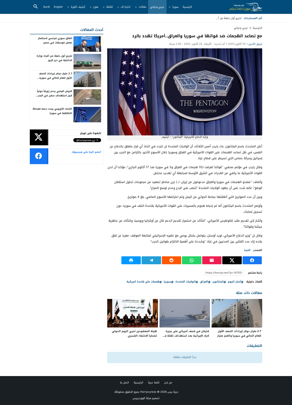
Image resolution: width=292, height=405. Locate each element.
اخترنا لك (126, 6)
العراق (204, 282)
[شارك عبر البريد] (212, 260)
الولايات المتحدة (185, 282)
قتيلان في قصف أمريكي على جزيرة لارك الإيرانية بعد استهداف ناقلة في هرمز (185, 336)
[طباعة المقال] (131, 260)
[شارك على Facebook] (252, 260)
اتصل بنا (124, 382)
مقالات (142, 6)
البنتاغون (218, 282)
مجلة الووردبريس (141, 398)
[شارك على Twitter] (232, 260)
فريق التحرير (255, 43)
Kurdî (46, 6)
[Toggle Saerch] (35, 7)
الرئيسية (187, 6)
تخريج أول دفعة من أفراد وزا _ (225, 18)
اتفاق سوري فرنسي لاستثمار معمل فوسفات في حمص (55, 40)
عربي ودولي (157, 6)
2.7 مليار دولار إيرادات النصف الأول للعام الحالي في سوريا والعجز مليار (239, 333)
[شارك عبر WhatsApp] (191, 260)
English (58, 6)
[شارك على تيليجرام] (151, 260)
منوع (95, 6)
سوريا (175, 6)
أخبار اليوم (234, 282)
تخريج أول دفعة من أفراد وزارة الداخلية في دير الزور (54, 58)
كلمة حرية (153, 382)
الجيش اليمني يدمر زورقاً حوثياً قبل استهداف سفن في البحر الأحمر (54, 95)
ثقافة (109, 6)
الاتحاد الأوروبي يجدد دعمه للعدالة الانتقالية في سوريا (52, 111)
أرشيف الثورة (78, 6)
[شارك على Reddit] (171, 260)
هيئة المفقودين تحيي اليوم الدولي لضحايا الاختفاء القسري (134, 333)
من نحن (168, 382)
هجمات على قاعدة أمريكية (143, 282)
